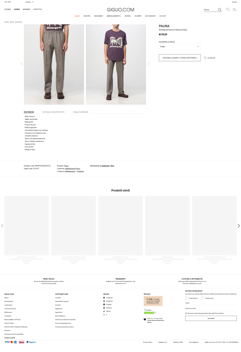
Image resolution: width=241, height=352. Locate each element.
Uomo (17, 9)
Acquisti (58, 305)
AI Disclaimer (8, 301)
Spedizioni (105, 166)
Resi (112, 166)
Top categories (193, 342)
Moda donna (193, 298)
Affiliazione (8, 312)
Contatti (58, 298)
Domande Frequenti (62, 301)
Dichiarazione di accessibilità (13, 334)
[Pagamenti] (21, 342)
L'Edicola (7, 330)
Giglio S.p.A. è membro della (155, 320)
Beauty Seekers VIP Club (12, 319)
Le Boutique (8, 305)
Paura (66, 166)
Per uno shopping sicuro (63, 323)
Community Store (10, 309)
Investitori (7, 316)
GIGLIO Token (9, 323)
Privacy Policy (219, 313)
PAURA (164, 26)
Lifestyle (37, 9)
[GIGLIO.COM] (120, 10)
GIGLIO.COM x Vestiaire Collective (15, 327)
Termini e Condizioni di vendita (65, 319)
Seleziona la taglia (167, 42)
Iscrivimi (211, 318)
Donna (7, 9)
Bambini (26, 9)
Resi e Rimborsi (60, 316)
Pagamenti (58, 309)
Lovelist (211, 58)
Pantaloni (80, 171)
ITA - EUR (7, 2)
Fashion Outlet (178, 342)
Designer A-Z (162, 342)
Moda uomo (209, 298)
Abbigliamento (70, 171)
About (6, 298)
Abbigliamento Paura (72, 169)
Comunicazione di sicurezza (64, 327)
